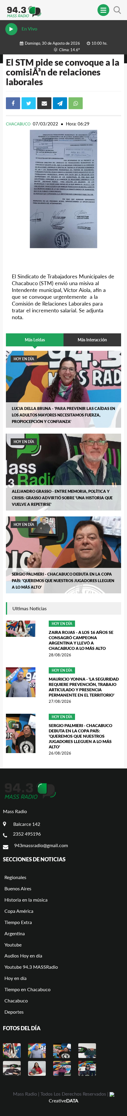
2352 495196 (27, 833)
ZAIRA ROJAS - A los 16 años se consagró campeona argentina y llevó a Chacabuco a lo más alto (81, 640)
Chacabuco (18, 124)
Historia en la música (26, 899)
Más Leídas (35, 339)
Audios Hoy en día (23, 955)
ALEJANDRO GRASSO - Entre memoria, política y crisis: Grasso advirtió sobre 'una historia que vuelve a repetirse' (62, 498)
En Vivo (28, 28)
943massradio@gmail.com (41, 845)
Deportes (14, 1012)
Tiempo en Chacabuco (27, 989)
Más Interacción (92, 339)
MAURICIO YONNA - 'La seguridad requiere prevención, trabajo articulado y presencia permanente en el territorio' (84, 686)
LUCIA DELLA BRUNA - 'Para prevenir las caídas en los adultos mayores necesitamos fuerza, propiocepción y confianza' (63, 415)
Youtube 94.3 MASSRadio (31, 967)
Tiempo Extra (18, 922)
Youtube (13, 944)
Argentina (14, 933)
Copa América (18, 911)
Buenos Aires (17, 888)
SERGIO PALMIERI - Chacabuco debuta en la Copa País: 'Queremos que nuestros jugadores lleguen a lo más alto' (63, 581)
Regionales (15, 877)
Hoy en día (24, 359)
